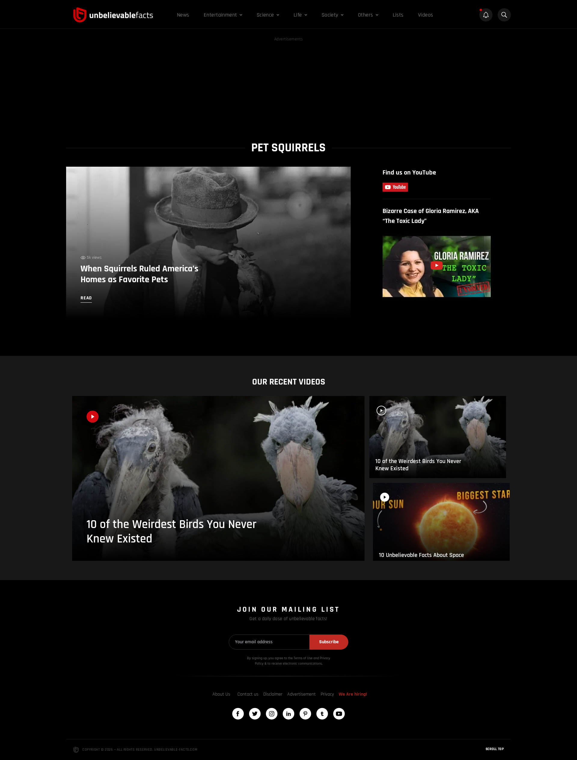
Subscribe (329, 642)
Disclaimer (272, 694)
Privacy (327, 694)
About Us (221, 694)
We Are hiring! (353, 694)
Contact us (247, 694)
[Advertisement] (288, 85)
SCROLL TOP (495, 749)
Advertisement (301, 694)
